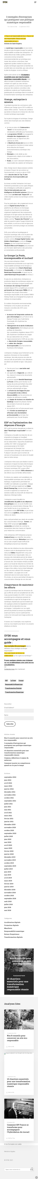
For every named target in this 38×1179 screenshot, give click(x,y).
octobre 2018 (9, 895)
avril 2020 (8, 845)
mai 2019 (7, 875)
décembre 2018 (9, 890)
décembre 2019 (9, 857)
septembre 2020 (10, 833)
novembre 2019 (10, 860)
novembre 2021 (10, 795)
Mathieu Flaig (11, 1138)
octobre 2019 (9, 863)
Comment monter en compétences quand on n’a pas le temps (17, 764)
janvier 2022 (9, 789)
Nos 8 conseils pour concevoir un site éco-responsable (18, 739)
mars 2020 (8, 848)
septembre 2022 (10, 777)
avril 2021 (8, 813)
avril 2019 (8, 878)
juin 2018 (7, 907)
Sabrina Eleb (13, 26)
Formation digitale (11, 925)
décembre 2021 (9, 792)
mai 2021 (7, 810)
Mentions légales (9, 1151)
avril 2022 (8, 783)
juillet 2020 (8, 836)
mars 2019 (8, 881)
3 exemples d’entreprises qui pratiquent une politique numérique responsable (17, 745)
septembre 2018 (10, 898)
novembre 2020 (10, 827)
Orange (21, 680)
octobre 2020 (9, 830)
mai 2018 (7, 910)
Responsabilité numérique (14, 931)
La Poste (13, 680)
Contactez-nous (9, 669)
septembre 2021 (10, 801)
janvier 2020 (9, 854)
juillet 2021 (8, 804)
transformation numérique (14, 692)
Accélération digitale (12, 922)
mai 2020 (7, 842)
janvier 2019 (8, 887)
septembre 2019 (10, 866)
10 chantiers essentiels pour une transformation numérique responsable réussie (16, 753)
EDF (6, 680)
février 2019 (8, 884)
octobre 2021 (9, 798)
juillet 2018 (8, 904)
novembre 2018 (10, 893)
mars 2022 (8, 786)
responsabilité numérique (14, 684)
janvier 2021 (8, 821)
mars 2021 (8, 816)
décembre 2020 (9, 824)
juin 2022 (7, 780)
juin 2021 (7, 807)
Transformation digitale (13, 937)
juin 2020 (7, 839)
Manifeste (8, 928)
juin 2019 (7, 872)
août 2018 (8, 901)
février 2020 (8, 851)
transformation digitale (13, 688)
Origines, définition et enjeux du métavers (16, 759)
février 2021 (8, 818)
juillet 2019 (8, 869)
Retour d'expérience (11, 934)
